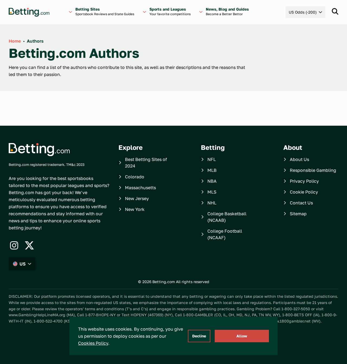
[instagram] (14, 245)
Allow (241, 336)
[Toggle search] (335, 11)
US (23, 264)
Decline (199, 336)
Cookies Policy (93, 343)
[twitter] (29, 245)
